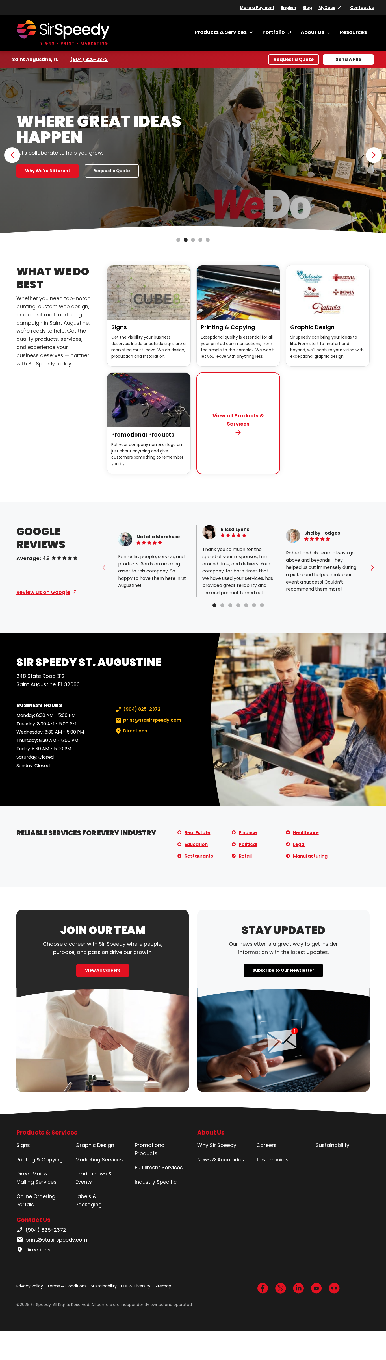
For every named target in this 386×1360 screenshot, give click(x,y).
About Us (312, 32)
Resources (353, 32)
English (288, 7)
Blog (307, 7)
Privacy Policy (29, 1286)
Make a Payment (257, 7)
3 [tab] (193, 240)
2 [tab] (186, 240)
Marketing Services (99, 1159)
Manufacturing (310, 856)
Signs (119, 327)
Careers (266, 1145)
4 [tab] (200, 240)
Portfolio (274, 32)
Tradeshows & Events (93, 1177)
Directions (135, 731)
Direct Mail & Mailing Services (36, 1177)
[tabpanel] (193, 151)
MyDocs (326, 7)
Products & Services (221, 32)
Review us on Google (43, 592)
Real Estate (197, 832)
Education (196, 844)
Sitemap (163, 1286)
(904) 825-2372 (89, 59)
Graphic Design (312, 327)
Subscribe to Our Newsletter (283, 970)
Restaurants (199, 856)
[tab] (214, 605)
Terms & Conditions (66, 1286)
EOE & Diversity (135, 1286)
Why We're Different (47, 170)
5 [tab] (208, 240)
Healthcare (306, 832)
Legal (299, 844)
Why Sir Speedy (216, 1145)
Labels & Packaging (88, 1200)
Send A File (348, 59)
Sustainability (332, 1145)
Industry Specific (156, 1181)
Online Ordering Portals (35, 1200)
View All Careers (102, 970)
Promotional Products (142, 435)
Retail (245, 856)
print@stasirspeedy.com (152, 720)
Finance (248, 832)
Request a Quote (294, 59)
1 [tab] (178, 240)
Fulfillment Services (159, 1167)
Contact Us (362, 7)
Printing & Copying (228, 327)
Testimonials (272, 1159)
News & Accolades (220, 1159)
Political (248, 844)
